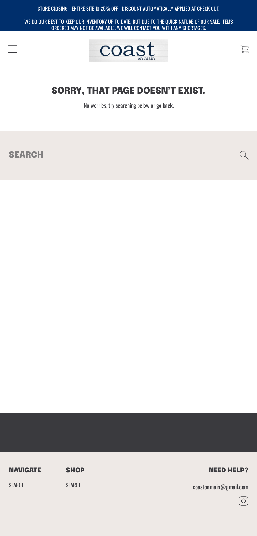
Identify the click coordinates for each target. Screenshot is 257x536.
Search (17, 485)
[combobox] (129, 155)
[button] (13, 49)
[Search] (244, 155)
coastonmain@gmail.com (220, 486)
